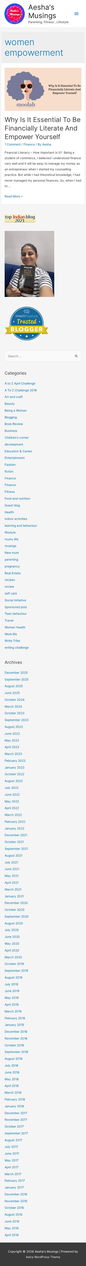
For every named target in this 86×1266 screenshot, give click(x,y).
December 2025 (16, 672)
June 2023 (12, 733)
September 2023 (17, 720)
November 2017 (16, 1119)
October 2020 (14, 909)
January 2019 (14, 1025)
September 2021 (16, 848)
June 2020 (12, 936)
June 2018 (12, 1072)
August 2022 (14, 781)
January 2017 (14, 1187)
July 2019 (11, 984)
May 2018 (12, 1079)
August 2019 (13, 977)
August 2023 (14, 727)
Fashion (10, 464)
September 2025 (16, 679)
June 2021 (12, 869)
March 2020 (13, 957)
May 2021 (12, 876)
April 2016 (12, 1235)
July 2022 (12, 787)
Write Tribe (12, 640)
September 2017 (16, 1133)
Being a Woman (16, 410)
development (14, 444)
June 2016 (12, 1221)
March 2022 (13, 815)
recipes (10, 579)
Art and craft (14, 397)
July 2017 (11, 1146)
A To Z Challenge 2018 (21, 390)
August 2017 (13, 1140)
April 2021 (12, 882)
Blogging (11, 417)
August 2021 (13, 855)
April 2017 (12, 1167)
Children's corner (17, 437)
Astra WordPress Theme (43, 1257)
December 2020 (16, 903)
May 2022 (12, 801)
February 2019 (15, 1018)
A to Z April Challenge (20, 383)
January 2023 (14, 767)
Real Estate (13, 573)
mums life (11, 539)
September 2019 (16, 970)
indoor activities (16, 519)
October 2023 (14, 713)
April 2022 (12, 808)
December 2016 (16, 1194)
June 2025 (12, 693)
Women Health (15, 627)
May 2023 (12, 740)
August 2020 (14, 923)
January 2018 (14, 1106)
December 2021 (16, 835)
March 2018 (13, 1092)
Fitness (10, 491)
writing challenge (17, 647)
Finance (29, 144)
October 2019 (14, 964)
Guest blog (12, 505)
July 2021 (11, 862)
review (9, 586)
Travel (9, 620)
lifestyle (10, 532)
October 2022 (14, 774)
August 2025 (14, 686)
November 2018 (16, 1038)
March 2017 (13, 1174)
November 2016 (16, 1201)
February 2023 (15, 760)
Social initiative (15, 600)
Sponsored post (16, 607)
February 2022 (15, 821)
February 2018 (15, 1099)
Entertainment (15, 458)
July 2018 (11, 1065)
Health (9, 512)
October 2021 (14, 842)
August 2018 (13, 1058)
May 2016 (12, 1228)
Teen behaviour (16, 613)
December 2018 (16, 1031)
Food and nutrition (17, 498)
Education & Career (18, 451)
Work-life (11, 634)
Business (11, 430)
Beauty (10, 403)
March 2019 (13, 1011)
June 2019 (12, 991)
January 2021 (14, 896)
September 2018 (16, 1052)
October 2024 (14, 699)
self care (11, 593)
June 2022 (12, 794)
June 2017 (12, 1153)
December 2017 (16, 1113)
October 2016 (14, 1207)
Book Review (14, 424)
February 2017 (15, 1180)
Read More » (13, 196)
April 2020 (12, 950)
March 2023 (13, 754)
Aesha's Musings (42, 11)
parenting (11, 559)
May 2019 (12, 997)
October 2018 (14, 1045)
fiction (9, 471)
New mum (12, 552)
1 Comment (13, 144)
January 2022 (14, 828)
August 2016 (13, 1214)
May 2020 (12, 943)
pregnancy (12, 566)
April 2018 (12, 1086)
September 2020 (17, 916)
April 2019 (12, 1004)
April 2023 (12, 747)
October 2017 (14, 1126)
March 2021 (13, 889)
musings (10, 546)
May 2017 (12, 1160)
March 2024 (13, 706)
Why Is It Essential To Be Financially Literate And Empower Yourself (42, 128)
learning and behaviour (21, 525)
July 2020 (12, 930)
